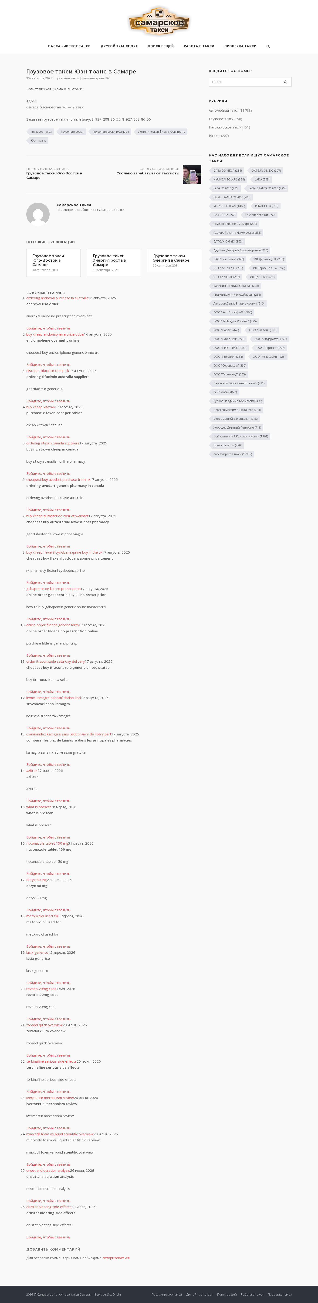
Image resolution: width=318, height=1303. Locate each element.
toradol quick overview (44, 1024)
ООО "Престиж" (228, 357)
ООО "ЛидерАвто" (270, 339)
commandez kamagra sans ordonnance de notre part (68, 734)
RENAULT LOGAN (229, 206)
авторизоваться (115, 1257)
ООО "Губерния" (228, 339)
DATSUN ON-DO (266, 171)
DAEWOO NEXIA (227, 171)
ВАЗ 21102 (224, 215)
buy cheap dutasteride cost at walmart (57, 515)
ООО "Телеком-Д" (229, 374)
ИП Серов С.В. (226, 277)
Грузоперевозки (72, 132)
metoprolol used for (42, 916)
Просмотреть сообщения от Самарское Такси (90, 210)
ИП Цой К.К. (262, 277)
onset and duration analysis (48, 1170)
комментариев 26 (96, 78)
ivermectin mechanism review (50, 1097)
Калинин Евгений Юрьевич (236, 286)
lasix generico (37, 952)
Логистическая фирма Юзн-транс (161, 132)
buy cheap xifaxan (40, 407)
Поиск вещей (161, 46)
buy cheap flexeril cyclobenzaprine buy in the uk (64, 552)
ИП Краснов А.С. (228, 268)
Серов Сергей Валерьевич (235, 419)
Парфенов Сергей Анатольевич (238, 383)
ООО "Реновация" (269, 357)
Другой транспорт (119, 46)
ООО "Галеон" (262, 330)
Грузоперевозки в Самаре (111, 132)
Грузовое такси (67, 78)
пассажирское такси (232, 454)
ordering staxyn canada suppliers (52, 443)
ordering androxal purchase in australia (57, 297)
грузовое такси (41, 132)
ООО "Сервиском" (229, 365)
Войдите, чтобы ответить (48, 328)
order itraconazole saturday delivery (55, 661)
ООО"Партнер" (271, 348)
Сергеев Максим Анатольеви (236, 410)
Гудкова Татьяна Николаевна (237, 233)
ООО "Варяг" (226, 330)
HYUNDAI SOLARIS (229, 179)
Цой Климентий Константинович (240, 436)
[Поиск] (285, 82)
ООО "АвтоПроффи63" (232, 312)
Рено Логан (225, 392)
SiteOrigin (114, 1294)
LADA (262, 179)
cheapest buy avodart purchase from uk (58, 479)
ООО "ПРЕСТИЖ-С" (229, 348)
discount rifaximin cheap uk (47, 370)
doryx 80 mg (36, 879)
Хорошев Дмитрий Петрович (237, 428)
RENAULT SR (266, 206)
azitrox (31, 770)
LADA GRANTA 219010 (267, 188)
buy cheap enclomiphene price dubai (55, 334)
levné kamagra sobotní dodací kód (53, 697)
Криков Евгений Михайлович (237, 295)
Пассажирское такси (69, 46)
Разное (214, 135)
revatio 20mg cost (41, 988)
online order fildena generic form (52, 625)
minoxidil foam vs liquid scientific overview (60, 1134)
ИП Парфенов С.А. (269, 268)
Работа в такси (199, 46)
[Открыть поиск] (268, 47)
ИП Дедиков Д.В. (269, 259)
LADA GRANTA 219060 (231, 197)
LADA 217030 (225, 188)
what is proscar (38, 806)
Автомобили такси (224, 110)
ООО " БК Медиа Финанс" (235, 321)
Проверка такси (240, 46)
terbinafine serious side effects (51, 1061)
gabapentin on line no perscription (53, 588)
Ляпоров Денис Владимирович (238, 303)
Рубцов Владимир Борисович (237, 401)
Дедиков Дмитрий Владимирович (240, 250)
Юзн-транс (38, 140)
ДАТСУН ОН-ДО (227, 241)
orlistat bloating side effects (48, 1206)
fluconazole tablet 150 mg (47, 843)
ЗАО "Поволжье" (228, 259)
